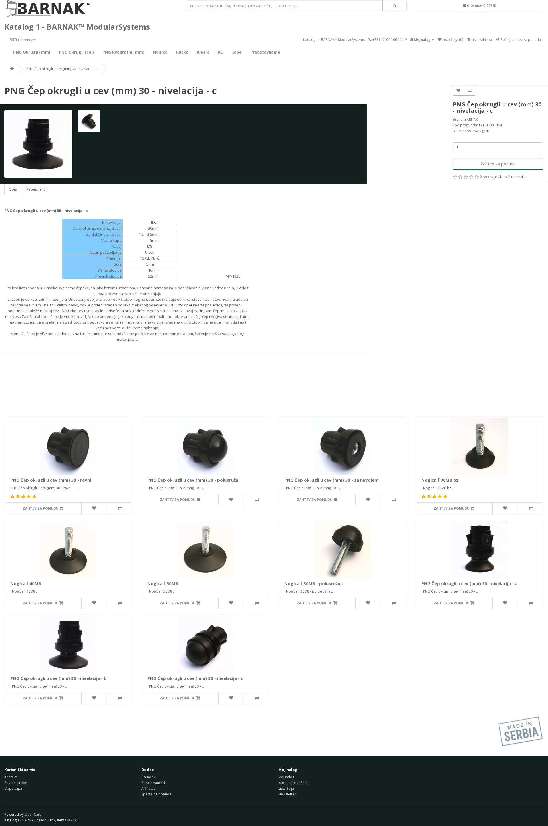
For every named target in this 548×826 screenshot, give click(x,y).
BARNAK (471, 119)
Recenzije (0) (36, 189)
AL (220, 52)
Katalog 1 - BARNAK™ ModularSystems (77, 26)
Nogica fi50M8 (162, 583)
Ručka (182, 52)
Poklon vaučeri (153, 782)
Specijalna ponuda (156, 794)
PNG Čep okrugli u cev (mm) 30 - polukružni (193, 480)
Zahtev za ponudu (498, 164)
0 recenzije (488, 176)
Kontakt (10, 777)
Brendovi (148, 777)
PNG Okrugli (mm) (31, 52)
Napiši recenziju (513, 176)
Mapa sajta (13, 788)
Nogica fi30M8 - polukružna (313, 583)
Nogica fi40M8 (25, 583)
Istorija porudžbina (293, 782)
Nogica (160, 52)
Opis (13, 189)
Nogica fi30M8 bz (439, 480)
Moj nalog (286, 777)
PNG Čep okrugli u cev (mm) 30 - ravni (50, 480)
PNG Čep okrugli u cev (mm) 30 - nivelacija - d (195, 678)
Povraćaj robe (15, 782)
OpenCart (33, 814)
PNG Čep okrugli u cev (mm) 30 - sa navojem (331, 480)
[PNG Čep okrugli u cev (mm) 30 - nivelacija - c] (38, 144)
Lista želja (286, 788)
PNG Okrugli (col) (76, 52)
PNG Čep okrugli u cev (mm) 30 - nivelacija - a (469, 583)
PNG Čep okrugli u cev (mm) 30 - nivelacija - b (58, 678)
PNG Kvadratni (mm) (123, 52)
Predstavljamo (265, 52)
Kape (236, 52)
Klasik (203, 52)
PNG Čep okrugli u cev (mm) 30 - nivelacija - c (62, 68)
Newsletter (287, 794)
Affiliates (148, 788)
